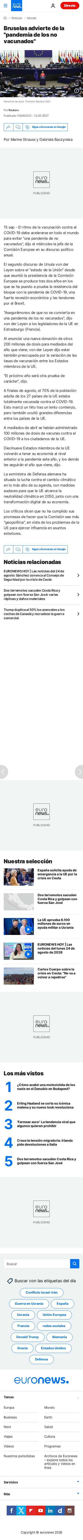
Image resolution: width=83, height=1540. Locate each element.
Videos (9, 1446)
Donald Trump (27, 1337)
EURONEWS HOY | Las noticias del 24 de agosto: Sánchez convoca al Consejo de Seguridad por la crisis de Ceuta (34, 575)
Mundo (31, 18)
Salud (48, 1427)
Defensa (41, 1359)
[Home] (5, 17)
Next (7, 1427)
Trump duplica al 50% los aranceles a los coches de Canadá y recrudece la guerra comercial (34, 614)
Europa (9, 1407)
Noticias (17, 18)
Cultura (49, 1437)
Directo (70, 5)
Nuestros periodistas (19, 1456)
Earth (48, 1417)
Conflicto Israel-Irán (42, 1293)
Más (7, 1494)
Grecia (22, 1348)
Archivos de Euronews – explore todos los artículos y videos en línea (60, 1461)
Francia (23, 1326)
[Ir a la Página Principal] (16, 5)
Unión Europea (54, 1315)
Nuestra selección (28, 861)
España (62, 1304)
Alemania (59, 1337)
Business (10, 1417)
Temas (9, 1397)
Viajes (8, 1437)
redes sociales (54, 1326)
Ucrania (23, 1315)
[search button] (74, 1263)
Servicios (11, 1482)
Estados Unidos (53, 1348)
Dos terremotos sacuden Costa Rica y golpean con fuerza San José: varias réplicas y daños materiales (32, 594)
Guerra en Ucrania (29, 1304)
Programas (52, 1446)
